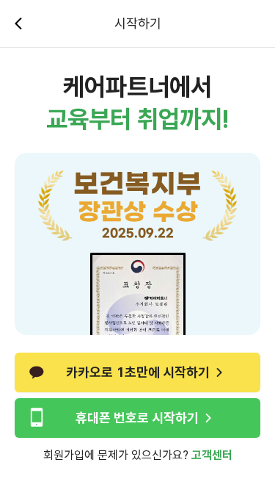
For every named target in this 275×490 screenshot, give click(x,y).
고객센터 (211, 455)
